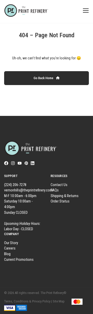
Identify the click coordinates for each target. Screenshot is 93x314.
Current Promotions (19, 259)
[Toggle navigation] (85, 10)
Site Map (59, 301)
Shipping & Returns (65, 196)
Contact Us (59, 185)
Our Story (11, 243)
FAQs (55, 190)
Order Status (60, 201)
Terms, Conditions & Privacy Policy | (28, 301)
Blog (7, 254)
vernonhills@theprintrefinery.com (28, 190)
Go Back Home (44, 78)
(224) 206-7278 (15, 185)
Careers (10, 248)
